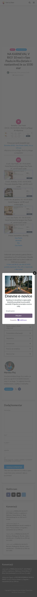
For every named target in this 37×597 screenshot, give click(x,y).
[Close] (34, 273)
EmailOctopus (23, 320)
